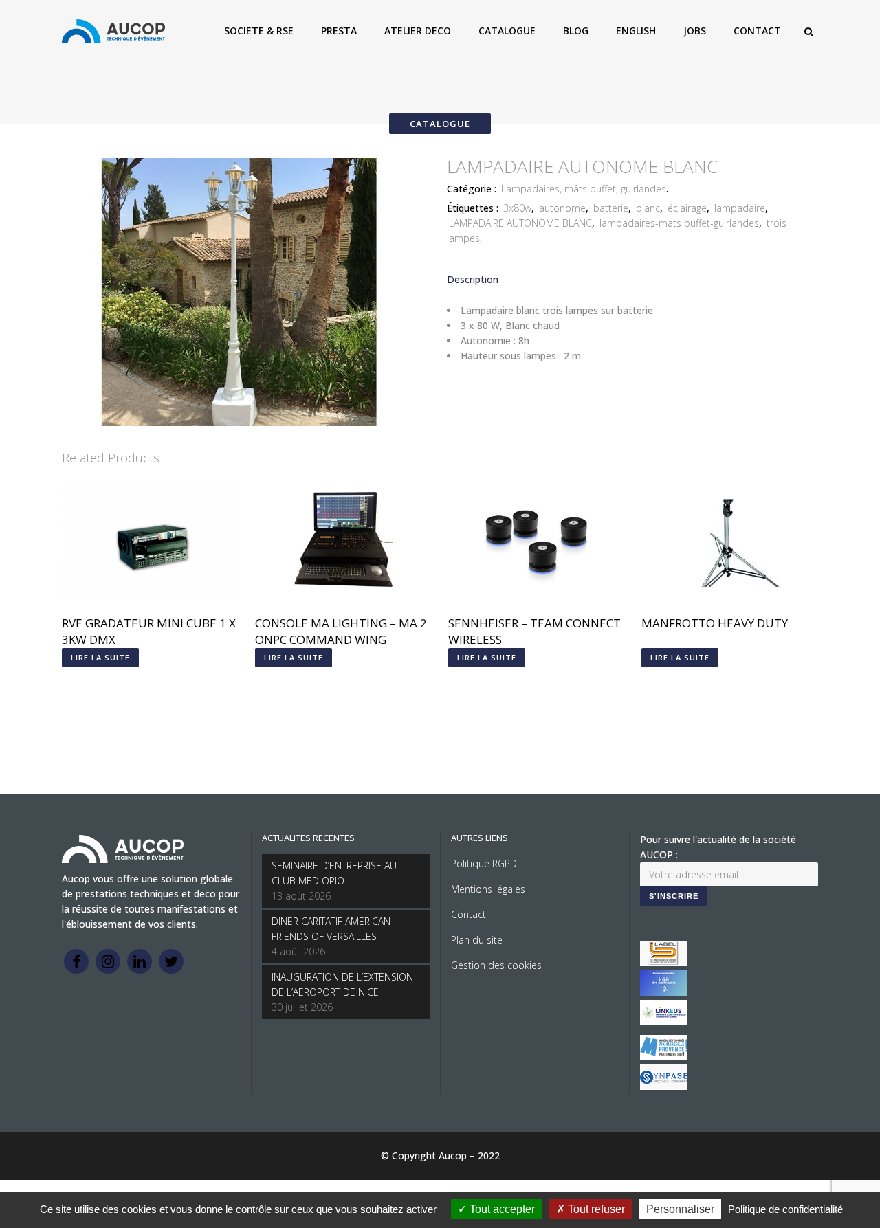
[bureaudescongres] (664, 1056)
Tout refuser (595, 1209)
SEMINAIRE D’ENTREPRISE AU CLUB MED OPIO (334, 873)
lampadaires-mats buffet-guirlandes (679, 223)
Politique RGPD (484, 863)
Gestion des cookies (496, 965)
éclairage (687, 207)
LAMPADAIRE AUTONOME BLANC (520, 223)
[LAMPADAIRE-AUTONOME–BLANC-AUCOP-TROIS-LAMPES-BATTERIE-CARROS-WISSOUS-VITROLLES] (240, 422)
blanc (648, 207)
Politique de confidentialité (785, 1209)
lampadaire (739, 207)
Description (472, 279)
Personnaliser (680, 1209)
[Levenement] (664, 991)
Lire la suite (100, 657)
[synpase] (664, 1086)
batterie (610, 207)
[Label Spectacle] (664, 962)
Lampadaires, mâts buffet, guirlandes (583, 188)
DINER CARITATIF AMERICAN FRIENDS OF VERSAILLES (331, 929)
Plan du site (477, 939)
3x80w (517, 207)
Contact (468, 914)
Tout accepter (501, 1209)
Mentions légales (488, 888)
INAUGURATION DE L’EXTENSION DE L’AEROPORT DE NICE (342, 984)
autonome (562, 207)
